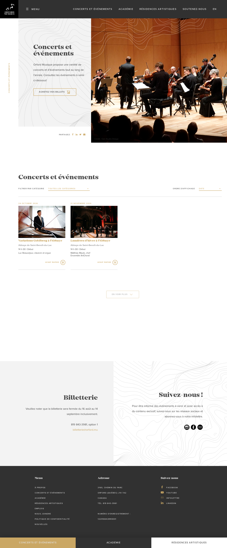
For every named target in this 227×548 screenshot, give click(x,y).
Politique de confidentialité (52, 519)
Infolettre (172, 498)
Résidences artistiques (158, 9)
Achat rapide (52, 262)
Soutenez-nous (195, 9)
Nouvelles (41, 524)
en (214, 9)
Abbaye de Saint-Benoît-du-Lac (35, 245)
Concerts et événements (92, 9)
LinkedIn (171, 503)
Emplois (39, 508)
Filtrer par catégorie (31, 188)
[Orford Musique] (9, 9)
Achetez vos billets (52, 92)
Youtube (171, 493)
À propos (40, 487)
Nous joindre (43, 514)
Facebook (172, 487)
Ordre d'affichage (184, 188)
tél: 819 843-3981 (107, 503)
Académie (126, 9)
